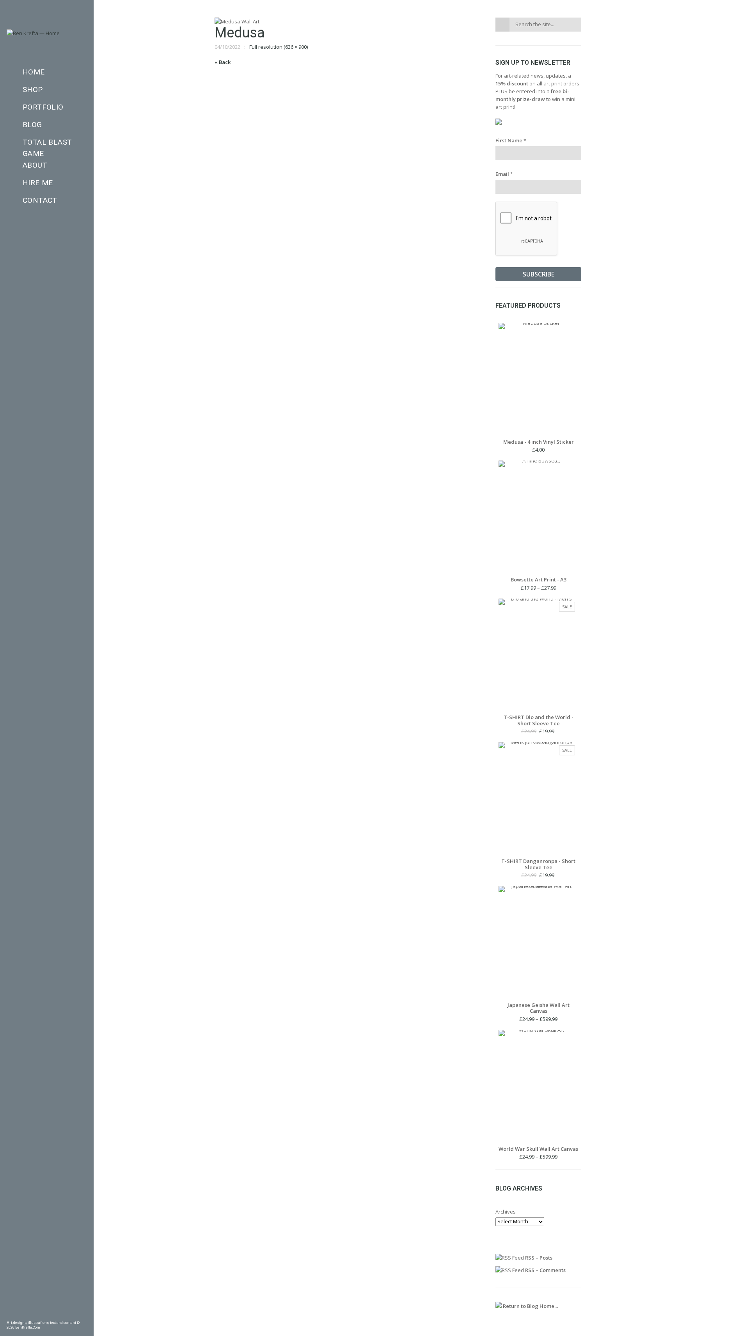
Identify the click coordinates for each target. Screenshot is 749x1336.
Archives (505, 1211)
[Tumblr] (34, 1314)
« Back (223, 62)
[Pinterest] (22, 1314)
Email (504, 173)
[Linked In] (84, 1314)
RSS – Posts (538, 1257)
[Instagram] (47, 1314)
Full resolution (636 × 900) (278, 46)
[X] (59, 1314)
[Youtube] (72, 1314)
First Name (510, 140)
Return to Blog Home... (530, 1305)
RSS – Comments (545, 1270)
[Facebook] (9, 1314)
